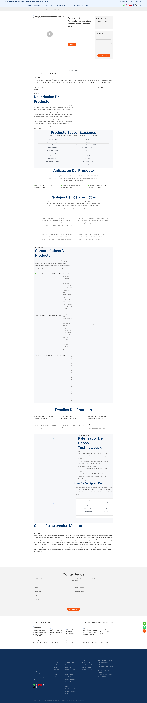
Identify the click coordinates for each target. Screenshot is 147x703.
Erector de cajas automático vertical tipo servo (106, 641)
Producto (99, 622)
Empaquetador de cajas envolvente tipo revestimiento (72, 641)
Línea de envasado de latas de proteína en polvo (70, 691)
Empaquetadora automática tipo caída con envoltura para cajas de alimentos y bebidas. (90, 641)
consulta (72, 44)
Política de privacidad (73, 700)
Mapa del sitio (81, 700)
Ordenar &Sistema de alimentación (90, 622)
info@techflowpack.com (127, 1)
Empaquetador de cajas (87, 660)
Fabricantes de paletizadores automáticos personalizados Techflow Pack (57, 9)
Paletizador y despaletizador (88, 664)
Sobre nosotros (57, 669)
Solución (55, 667)
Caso (55, 672)
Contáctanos (56, 676)
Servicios (56, 664)
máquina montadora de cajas (107, 622)
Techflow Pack (36, 9)
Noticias (55, 674)
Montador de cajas (86, 662)
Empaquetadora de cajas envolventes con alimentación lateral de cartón (56, 641)
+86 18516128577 (139, 1)
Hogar (55, 660)
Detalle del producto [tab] (73, 70)
